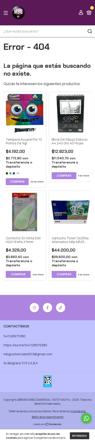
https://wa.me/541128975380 (25, 345)
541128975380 (14, 336)
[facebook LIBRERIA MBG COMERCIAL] (47, 307)
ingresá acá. (78, 411)
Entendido (79, 435)
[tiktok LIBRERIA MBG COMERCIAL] (60, 307)
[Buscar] (89, 31)
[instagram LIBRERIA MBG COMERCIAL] (34, 307)
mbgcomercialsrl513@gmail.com (27, 354)
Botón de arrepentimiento (47, 417)
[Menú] (6, 12)
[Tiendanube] (47, 424)
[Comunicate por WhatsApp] (86, 418)
